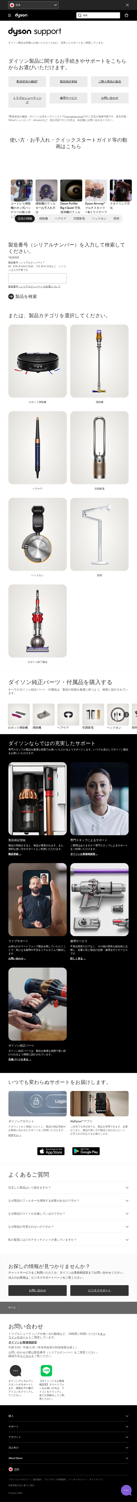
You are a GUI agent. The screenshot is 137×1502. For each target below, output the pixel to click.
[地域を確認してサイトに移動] (127, 5)
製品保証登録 (68, 81)
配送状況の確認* (27, 81)
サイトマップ (95, 1479)
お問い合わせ (109, 98)
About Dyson (15, 1458)
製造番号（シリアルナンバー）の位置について (34, 286)
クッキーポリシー (77, 1479)
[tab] (25, 218)
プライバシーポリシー (19, 1479)
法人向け (14, 1447)
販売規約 (37, 1479)
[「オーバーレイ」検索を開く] (98, 15)
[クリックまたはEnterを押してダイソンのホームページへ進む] (21, 16)
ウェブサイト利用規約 (55, 1479)
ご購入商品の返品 (109, 81)
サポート (14, 1426)
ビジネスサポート (99, 1290)
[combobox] (33, 5)
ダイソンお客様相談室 (22, 1342)
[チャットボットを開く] (126, 1490)
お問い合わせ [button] (37, 1290)
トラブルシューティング (27, 100)
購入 (11, 1416)
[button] (68, 1187)
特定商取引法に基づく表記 (21, 1485)
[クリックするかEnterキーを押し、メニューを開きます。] (9, 15)
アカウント (15, 1437)
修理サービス (68, 98)
